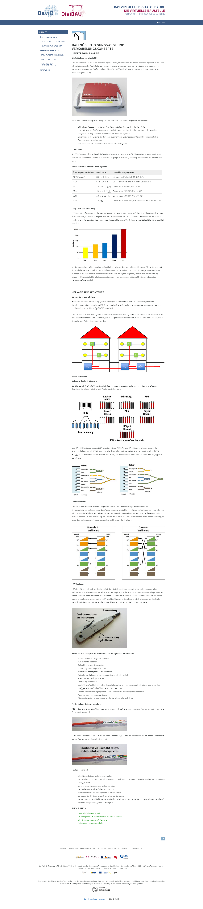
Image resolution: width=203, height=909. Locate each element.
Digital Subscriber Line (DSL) (53, 41)
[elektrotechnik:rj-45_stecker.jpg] (85, 418)
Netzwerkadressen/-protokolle (90, 823)
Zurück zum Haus (90, 899)
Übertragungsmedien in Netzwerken (93, 819)
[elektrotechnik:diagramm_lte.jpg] (99, 245)
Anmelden (161, 23)
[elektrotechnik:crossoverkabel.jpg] (118, 479)
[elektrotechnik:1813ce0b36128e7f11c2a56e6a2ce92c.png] (118, 348)
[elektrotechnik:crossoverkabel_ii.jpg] (118, 552)
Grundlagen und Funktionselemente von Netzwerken (100, 816)
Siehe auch (45, 70)
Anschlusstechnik (48, 59)
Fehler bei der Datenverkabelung (49, 65)
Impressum (103, 899)
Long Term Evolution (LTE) (51, 46)
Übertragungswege (49, 37)
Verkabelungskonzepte (50, 50)
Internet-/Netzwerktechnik (89, 813)
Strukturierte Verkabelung (52, 55)
